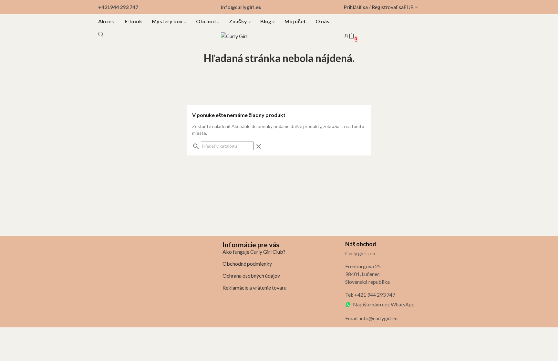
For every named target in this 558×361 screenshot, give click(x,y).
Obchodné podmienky (247, 263)
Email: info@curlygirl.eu (371, 318)
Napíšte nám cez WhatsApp (384, 304)
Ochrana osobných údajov (251, 275)
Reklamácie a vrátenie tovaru (254, 287)
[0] (351, 36)
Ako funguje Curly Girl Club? (253, 252)
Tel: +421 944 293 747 (370, 295)
